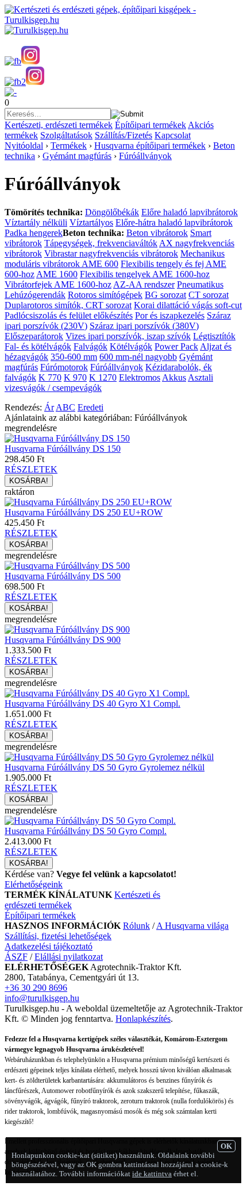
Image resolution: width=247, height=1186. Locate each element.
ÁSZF (16, 957)
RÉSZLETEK (31, 469)
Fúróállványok (145, 156)
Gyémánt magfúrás (77, 156)
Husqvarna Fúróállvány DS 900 (63, 640)
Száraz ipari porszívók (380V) (144, 326)
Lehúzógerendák (35, 295)
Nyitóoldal (24, 145)
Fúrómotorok (64, 367)
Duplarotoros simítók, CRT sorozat (68, 305)
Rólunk (136, 926)
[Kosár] (11, 92)
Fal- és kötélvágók (38, 346)
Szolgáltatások (66, 135)
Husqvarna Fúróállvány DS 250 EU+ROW (84, 512)
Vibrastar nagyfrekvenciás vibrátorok (111, 253)
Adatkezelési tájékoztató (48, 946)
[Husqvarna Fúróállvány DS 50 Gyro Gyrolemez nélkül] (109, 757)
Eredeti (90, 407)
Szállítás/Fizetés (123, 135)
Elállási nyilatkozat (68, 957)
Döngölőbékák (112, 212)
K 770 (49, 377)
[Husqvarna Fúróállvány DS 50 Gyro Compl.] (90, 820)
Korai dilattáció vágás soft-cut (188, 305)
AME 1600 (57, 274)
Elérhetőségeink (34, 884)
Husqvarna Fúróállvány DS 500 (63, 576)
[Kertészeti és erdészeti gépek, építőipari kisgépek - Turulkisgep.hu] (123, 20)
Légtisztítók (214, 336)
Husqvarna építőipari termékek (150, 145)
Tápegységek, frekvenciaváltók (100, 243)
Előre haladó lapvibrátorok (189, 212)
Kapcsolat (173, 135)
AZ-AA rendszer (144, 284)
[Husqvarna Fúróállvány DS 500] (67, 566)
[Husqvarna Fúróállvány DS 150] (67, 438)
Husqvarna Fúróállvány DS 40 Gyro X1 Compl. (92, 703)
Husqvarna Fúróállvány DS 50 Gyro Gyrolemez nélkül (104, 767)
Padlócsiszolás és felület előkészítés (69, 315)
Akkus (174, 377)
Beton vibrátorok (157, 233)
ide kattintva (152, 1173)
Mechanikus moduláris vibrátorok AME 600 (115, 259)
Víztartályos (91, 222)
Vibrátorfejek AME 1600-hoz (58, 284)
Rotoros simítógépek (105, 295)
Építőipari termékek (150, 125)
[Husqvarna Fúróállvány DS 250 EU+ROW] (88, 502)
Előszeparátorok (34, 336)
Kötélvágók (131, 346)
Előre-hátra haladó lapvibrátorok (174, 222)
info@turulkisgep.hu (42, 998)
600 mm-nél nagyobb (138, 357)
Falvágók (90, 346)
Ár (49, 407)
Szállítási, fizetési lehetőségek (58, 936)
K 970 (75, 377)
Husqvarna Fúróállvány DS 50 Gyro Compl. (86, 831)
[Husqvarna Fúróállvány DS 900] (67, 629)
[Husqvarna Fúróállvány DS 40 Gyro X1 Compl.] (97, 693)
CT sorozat (208, 295)
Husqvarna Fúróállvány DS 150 (63, 449)
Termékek (69, 145)
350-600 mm (74, 357)
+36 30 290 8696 (36, 988)
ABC (65, 407)
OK (226, 1146)
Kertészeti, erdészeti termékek (59, 125)
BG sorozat (165, 295)
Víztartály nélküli (36, 222)
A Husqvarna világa (192, 926)
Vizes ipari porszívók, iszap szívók (128, 336)
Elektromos (139, 377)
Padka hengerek (34, 233)
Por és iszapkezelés (169, 315)
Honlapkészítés (143, 1019)
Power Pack (176, 346)
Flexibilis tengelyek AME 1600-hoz (145, 274)
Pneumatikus (200, 284)
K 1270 (103, 377)
